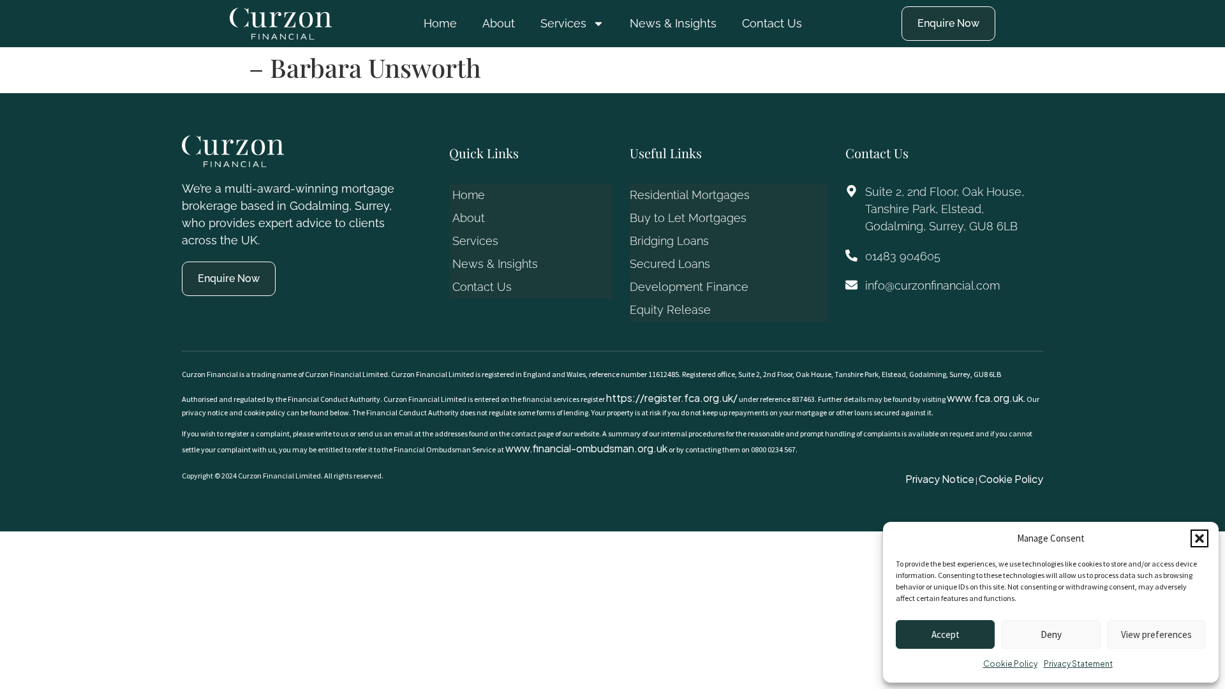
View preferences (1156, 634)
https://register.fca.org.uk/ (672, 397)
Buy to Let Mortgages (688, 218)
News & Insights (673, 23)
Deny (1051, 634)
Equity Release (670, 309)
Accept (946, 634)
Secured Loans (670, 263)
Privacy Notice (939, 478)
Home (440, 23)
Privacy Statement (1078, 664)
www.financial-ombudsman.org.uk (586, 448)
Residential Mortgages (690, 195)
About (498, 23)
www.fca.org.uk (985, 397)
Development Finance (689, 286)
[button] (1199, 538)
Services (563, 23)
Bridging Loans (669, 241)
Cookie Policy (1010, 664)
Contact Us (772, 23)
